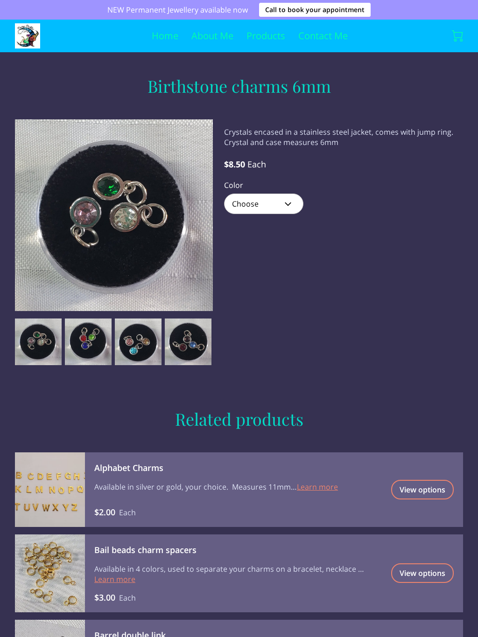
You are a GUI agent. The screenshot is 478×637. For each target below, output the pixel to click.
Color (233, 185)
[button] (263, 203)
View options (422, 490)
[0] (457, 36)
